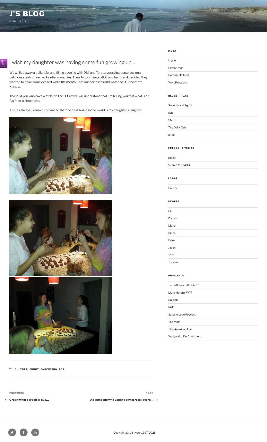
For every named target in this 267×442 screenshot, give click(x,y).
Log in (172, 60)
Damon (172, 218)
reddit (172, 157)
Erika (171, 240)
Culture (21, 369)
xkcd (171, 134)
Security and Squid (180, 105)
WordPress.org (177, 82)
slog (170, 112)
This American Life (180, 329)
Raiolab (173, 299)
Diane (172, 225)
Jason (172, 247)
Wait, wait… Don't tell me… (184, 336)
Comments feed (178, 75)
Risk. (171, 307)
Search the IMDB (179, 165)
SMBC (172, 120)
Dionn (172, 233)
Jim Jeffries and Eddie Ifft (184, 285)
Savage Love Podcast (182, 314)
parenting (49, 369)
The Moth (174, 321)
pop (62, 369)
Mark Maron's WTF (180, 292)
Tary (171, 254)
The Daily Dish (177, 127)
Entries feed (175, 67)
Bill (170, 211)
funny (34, 369)
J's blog (27, 13)
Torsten (173, 262)
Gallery (172, 188)
